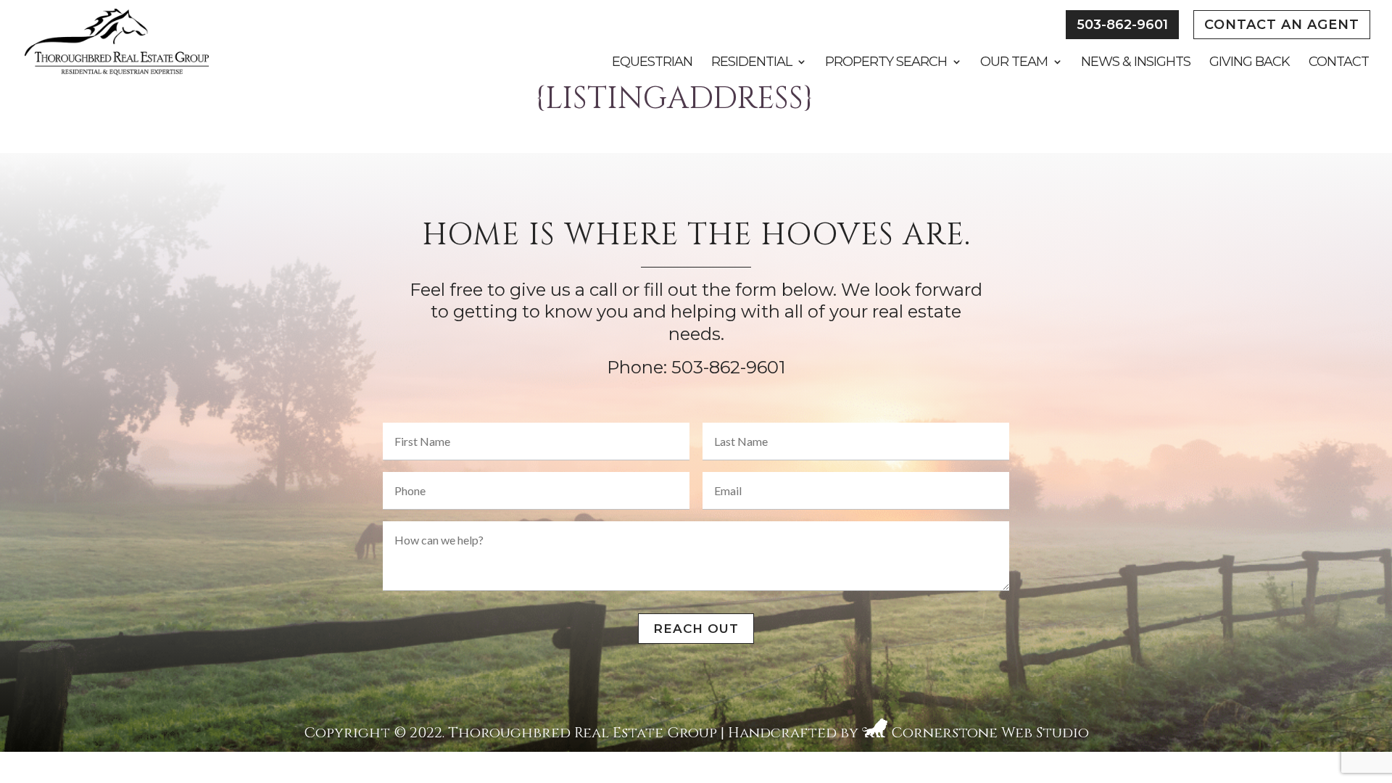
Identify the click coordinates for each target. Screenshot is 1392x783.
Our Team (1014, 63)
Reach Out (696, 628)
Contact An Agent (1281, 25)
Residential (751, 63)
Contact (1339, 63)
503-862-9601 (1122, 25)
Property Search (886, 63)
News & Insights (1135, 63)
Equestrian (652, 63)
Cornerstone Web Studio (990, 732)
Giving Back (1249, 63)
